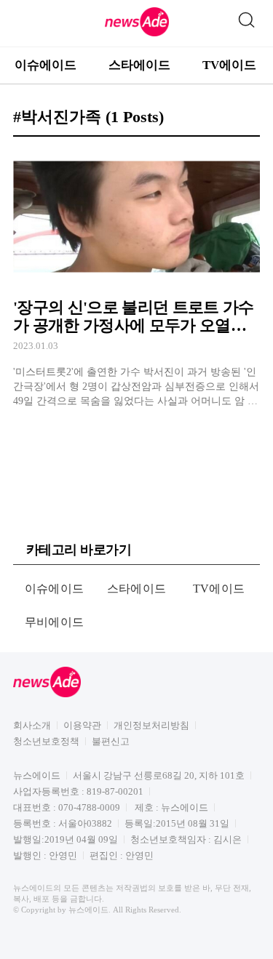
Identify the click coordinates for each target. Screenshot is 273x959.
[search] (246, 16)
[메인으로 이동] (137, 34)
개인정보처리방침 (151, 725)
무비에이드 (54, 622)
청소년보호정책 (46, 741)
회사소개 (32, 725)
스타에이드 (139, 65)
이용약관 (82, 725)
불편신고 (111, 741)
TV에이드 (229, 65)
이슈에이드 (45, 65)
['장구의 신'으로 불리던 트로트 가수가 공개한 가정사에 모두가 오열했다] (136, 278)
